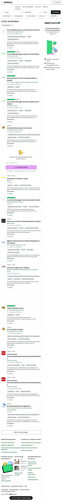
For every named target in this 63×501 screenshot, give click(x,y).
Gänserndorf (11, 414)
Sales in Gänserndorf (27, 445)
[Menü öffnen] (2, 2)
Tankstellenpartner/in (15, 308)
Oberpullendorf (37, 336)
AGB (26, 486)
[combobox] (12, 12)
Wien (9, 36)
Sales (5, 21)
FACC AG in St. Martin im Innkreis (34, 469)
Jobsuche (18, 7)
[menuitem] (8, 16)
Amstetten (11, 276)
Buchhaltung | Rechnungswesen (19, 406)
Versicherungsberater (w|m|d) (18, 268)
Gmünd (32, 276)
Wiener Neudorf (17, 134)
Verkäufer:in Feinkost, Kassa (17, 179)
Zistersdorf (11, 391)
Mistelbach (15, 21)
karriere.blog (18, 457)
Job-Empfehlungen (27, 7)
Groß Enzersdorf (39, 276)
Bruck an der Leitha (24, 276)
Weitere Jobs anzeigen (21, 432)
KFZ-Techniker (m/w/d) (15, 329)
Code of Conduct (25, 489)
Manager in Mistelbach (7, 445)
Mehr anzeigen (10, 45)
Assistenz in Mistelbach (8, 442)
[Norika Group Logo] (9, 495)
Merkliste (45, 7)
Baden (16, 276)
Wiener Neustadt (27, 414)
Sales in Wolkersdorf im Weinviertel (31, 442)
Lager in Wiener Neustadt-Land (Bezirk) (32, 463)
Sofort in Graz (32, 477)
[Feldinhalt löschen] (20, 12)
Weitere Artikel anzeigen (18, 474)
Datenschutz (5, 489)
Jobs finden (55, 12)
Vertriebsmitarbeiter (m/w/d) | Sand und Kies (23, 30)
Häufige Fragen (5, 486)
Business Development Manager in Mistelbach (11, 448)
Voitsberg (37, 134)
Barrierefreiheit (14, 489)
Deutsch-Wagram (13, 228)
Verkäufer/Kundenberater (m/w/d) (19, 128)
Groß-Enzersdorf (12, 60)
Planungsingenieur (33, 479)
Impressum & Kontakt (17, 486)
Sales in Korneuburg (26, 450)
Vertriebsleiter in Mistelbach (9, 452)
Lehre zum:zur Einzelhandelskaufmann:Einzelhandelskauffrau (24, 356)
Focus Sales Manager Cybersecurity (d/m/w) (23, 54)
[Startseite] (8, 2)
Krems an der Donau (28, 134)
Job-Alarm (38, 7)
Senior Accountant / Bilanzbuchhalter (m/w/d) (24, 221)
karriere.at (31, 459)
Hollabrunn (18, 414)
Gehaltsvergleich (6, 480)
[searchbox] (21, 163)
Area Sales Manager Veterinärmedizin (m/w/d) (23, 200)
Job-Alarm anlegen (22, 167)
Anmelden (57, 2)
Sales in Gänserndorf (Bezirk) (29, 447)
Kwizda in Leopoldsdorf (31, 473)
